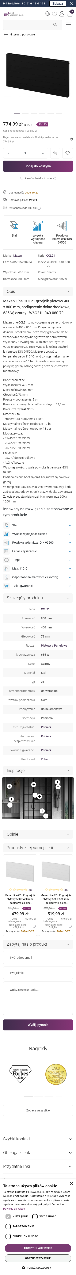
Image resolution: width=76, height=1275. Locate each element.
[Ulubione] (55, 14)
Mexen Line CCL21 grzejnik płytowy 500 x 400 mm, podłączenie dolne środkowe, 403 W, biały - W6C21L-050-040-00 (20, 903)
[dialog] (38, 1227)
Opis (11, 291)
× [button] (71, 1183)
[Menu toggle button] (68, 24)
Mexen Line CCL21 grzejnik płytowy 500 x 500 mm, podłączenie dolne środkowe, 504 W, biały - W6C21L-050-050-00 (56, 903)
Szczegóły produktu (25, 597)
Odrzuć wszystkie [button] (38, 1258)
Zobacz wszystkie (38, 1110)
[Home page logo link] (13, 14)
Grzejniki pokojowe (22, 34)
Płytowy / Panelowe (54, 645)
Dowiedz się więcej (14, 1208)
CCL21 (50, 255)
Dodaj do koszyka (37, 166)
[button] (70, 14)
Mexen (17, 255)
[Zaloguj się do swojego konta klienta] (62, 14)
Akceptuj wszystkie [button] (38, 1248)
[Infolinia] (47, 14)
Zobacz (58, 3)
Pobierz (46, 727)
